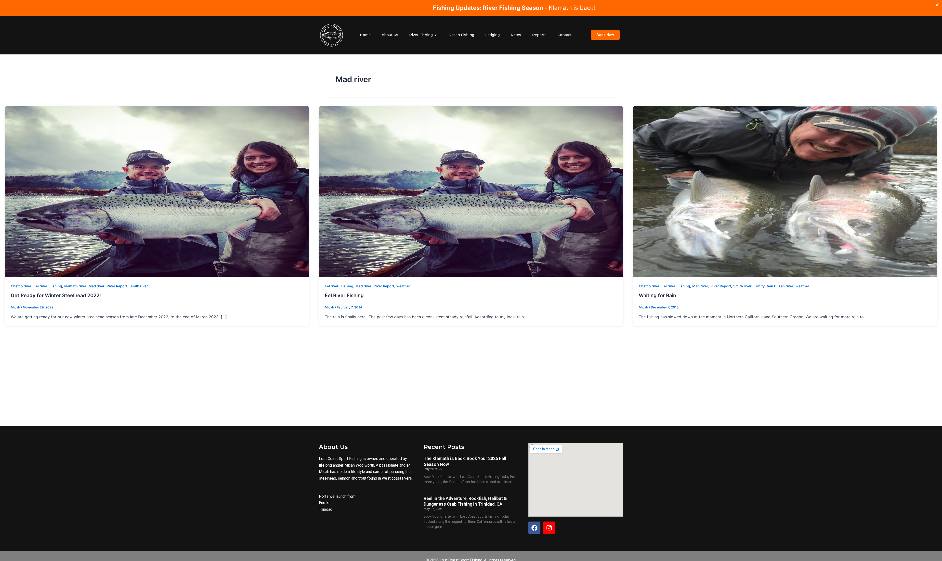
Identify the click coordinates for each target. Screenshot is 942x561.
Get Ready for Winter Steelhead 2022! (56, 295)
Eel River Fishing (344, 295)
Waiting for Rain (657, 295)
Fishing (56, 286)
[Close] (937, 5)
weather (403, 286)
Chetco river (21, 286)
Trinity (759, 286)
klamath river (75, 286)
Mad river (97, 286)
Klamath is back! (384, 7)
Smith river (139, 286)
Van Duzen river (780, 286)
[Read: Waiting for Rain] (785, 191)
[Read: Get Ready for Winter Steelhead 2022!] (157, 191)
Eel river (40, 286)
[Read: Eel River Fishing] (471, 191)
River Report (117, 286)
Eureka (324, 502)
